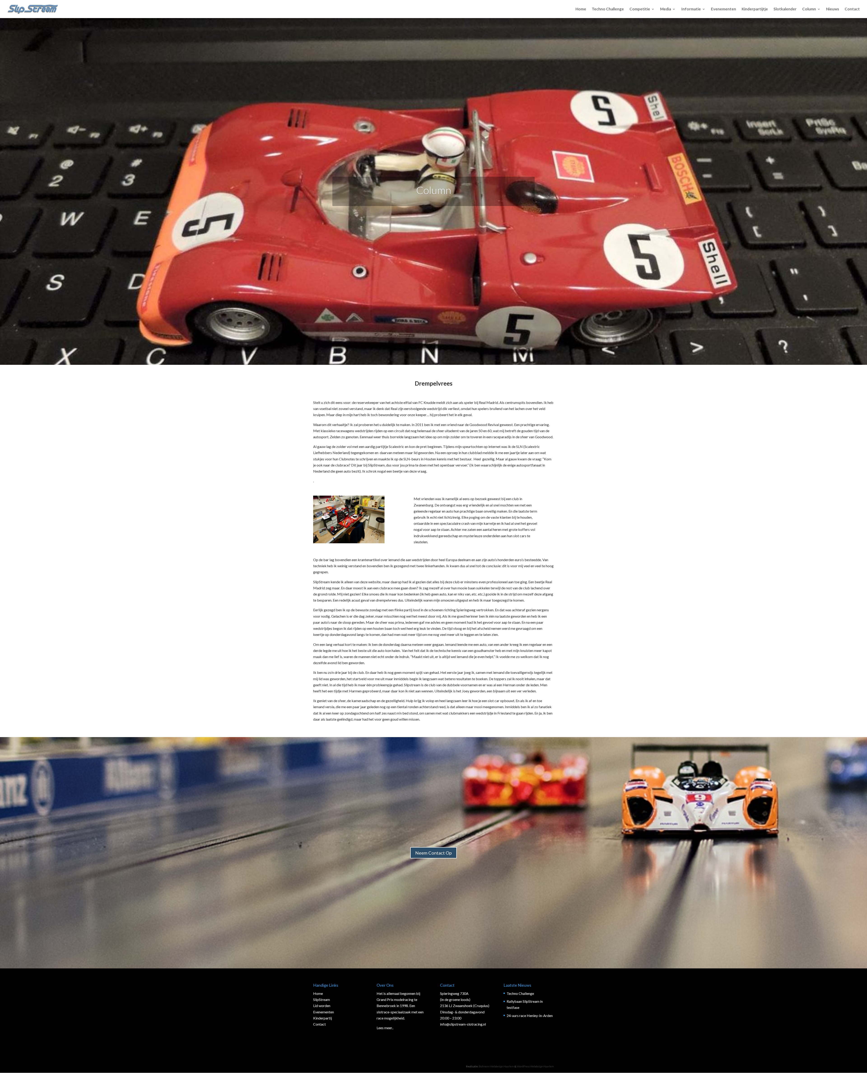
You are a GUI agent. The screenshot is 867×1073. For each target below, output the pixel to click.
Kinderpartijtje (755, 9)
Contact (852, 9)
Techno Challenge (608, 9)
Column (809, 9)
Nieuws (832, 9)
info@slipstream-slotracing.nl (463, 1024)
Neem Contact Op (433, 852)
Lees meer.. (385, 1028)
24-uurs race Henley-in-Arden (530, 1015)
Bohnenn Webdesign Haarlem (496, 1066)
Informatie (691, 9)
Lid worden (321, 1005)
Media (665, 9)
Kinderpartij (322, 1018)
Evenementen (723, 9)
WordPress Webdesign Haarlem (535, 1066)
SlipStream (321, 999)
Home (581, 9)
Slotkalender (785, 9)
